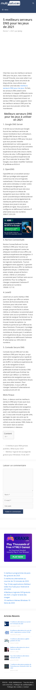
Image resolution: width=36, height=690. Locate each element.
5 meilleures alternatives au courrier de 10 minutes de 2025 (20, 622)
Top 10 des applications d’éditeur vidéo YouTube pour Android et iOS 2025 (17, 586)
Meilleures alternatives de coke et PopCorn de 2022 (19, 648)
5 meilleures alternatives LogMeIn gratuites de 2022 (19, 639)
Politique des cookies (14, 687)
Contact (26, 687)
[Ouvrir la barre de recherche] (33, 3)
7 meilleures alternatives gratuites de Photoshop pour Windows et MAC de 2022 (20, 666)
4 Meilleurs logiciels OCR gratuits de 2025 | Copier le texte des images (17, 594)
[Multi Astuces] (11, 3)
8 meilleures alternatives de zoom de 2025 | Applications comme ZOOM (20, 631)
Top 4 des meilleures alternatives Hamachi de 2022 (19, 656)
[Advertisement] (18, 54)
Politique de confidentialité (23, 685)
